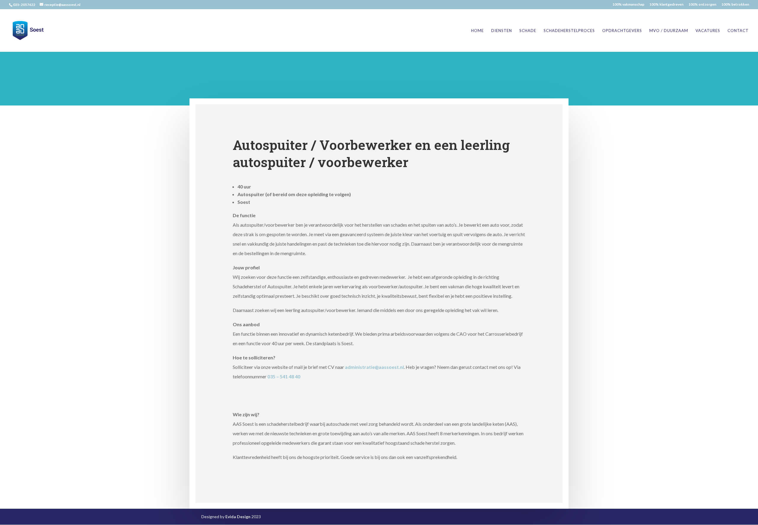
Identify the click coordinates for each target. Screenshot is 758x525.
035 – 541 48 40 (283, 376)
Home (477, 30)
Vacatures (708, 30)
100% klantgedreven (666, 5)
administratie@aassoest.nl (374, 367)
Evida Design (237, 516)
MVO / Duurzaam (668, 30)
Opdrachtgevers (622, 30)
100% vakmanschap (628, 5)
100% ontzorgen (702, 5)
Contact (738, 30)
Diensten (501, 30)
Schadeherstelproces (569, 30)
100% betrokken (735, 5)
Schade (527, 30)
